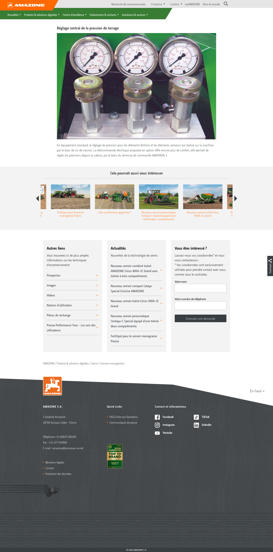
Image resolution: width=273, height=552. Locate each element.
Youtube (167, 432)
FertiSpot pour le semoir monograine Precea (134, 338)
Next (235, 198)
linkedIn (206, 424)
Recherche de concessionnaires (128, 4)
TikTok (205, 416)
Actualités (12, 14)
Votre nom (181, 281)
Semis (94, 363)
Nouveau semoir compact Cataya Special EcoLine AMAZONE (131, 288)
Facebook (168, 416)
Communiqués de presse (123, 422)
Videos (51, 295)
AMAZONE (49, 363)
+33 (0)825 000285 (65, 436)
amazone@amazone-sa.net (67, 448)
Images (51, 285)
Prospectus (53, 275)
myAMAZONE (192, 4)
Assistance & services (133, 14)
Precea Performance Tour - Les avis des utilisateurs (71, 327)
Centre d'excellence (73, 14)
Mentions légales (55, 462)
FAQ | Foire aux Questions (123, 416)
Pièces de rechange (59, 315)
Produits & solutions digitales (40, 14)
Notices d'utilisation (59, 305)
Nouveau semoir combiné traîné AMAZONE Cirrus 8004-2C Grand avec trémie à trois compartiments (134, 270)
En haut (256, 391)
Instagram (168, 424)
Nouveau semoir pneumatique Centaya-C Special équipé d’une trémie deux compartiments (135, 321)
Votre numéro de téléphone (190, 298)
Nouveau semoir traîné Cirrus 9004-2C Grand (135, 303)
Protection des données (58, 473)
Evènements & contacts (103, 14)
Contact (50, 467)
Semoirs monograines (112, 363)
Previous (37, 198)
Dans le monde (211, 4)
